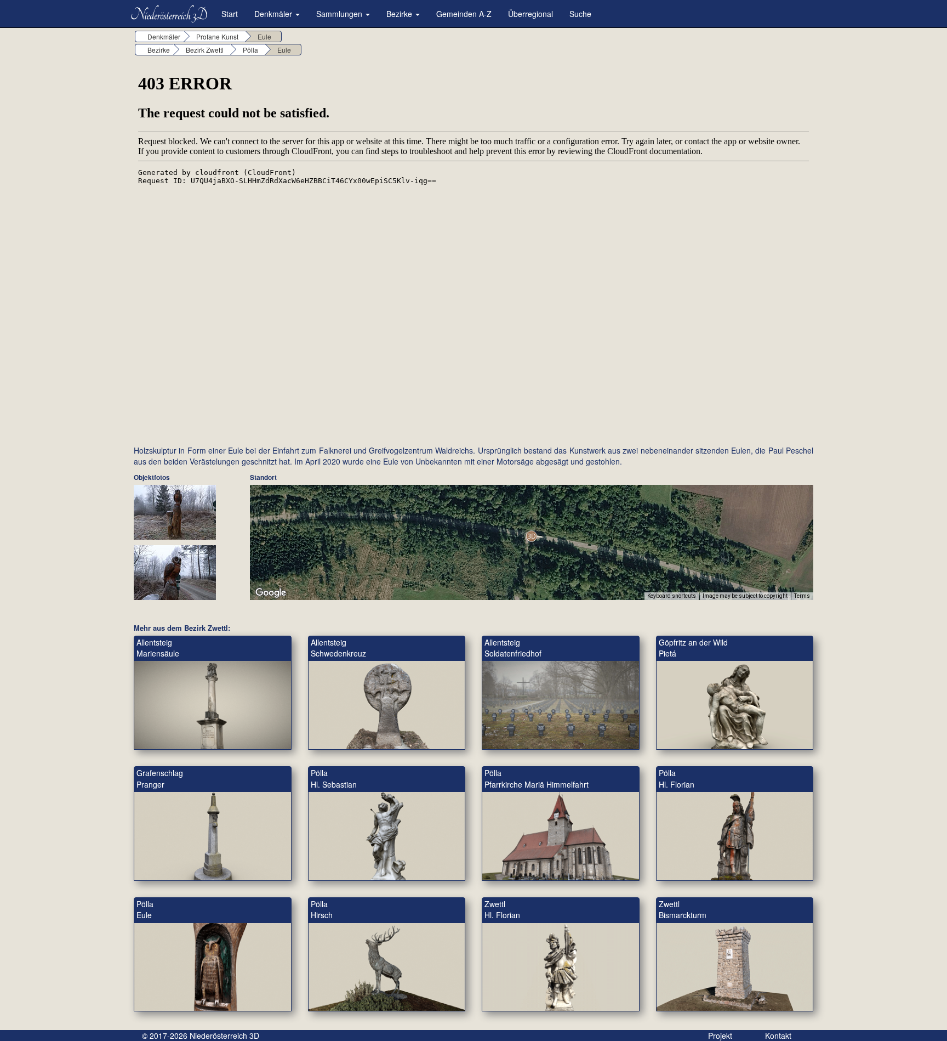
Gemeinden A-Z (464, 13)
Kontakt (778, 1035)
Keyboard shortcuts (671, 596)
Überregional (530, 13)
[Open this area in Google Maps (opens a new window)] (271, 593)
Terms (802, 596)
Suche (580, 13)
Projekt (720, 1035)
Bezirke (400, 13)
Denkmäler (274, 13)
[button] (531, 536)
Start (229, 13)
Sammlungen (340, 13)
